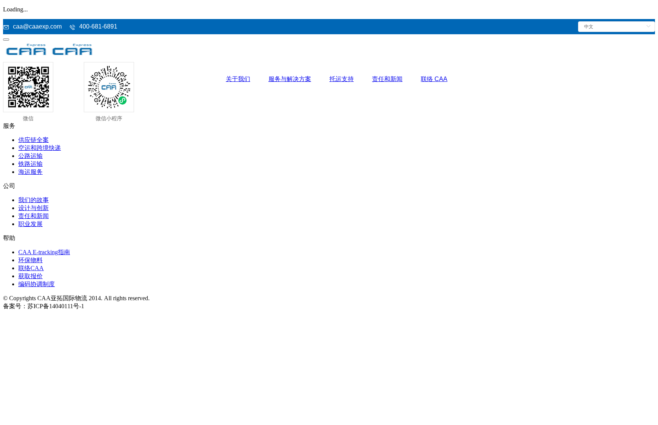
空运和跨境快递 (39, 148)
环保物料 (30, 260)
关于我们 (238, 79)
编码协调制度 (36, 284)
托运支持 (341, 79)
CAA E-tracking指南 (44, 252)
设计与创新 (33, 208)
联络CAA (31, 268)
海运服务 (30, 172)
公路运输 (30, 156)
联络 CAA (434, 79)
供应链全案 (33, 140)
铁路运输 (30, 164)
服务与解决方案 (289, 79)
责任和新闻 (387, 79)
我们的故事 (33, 200)
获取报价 (30, 276)
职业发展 (30, 224)
